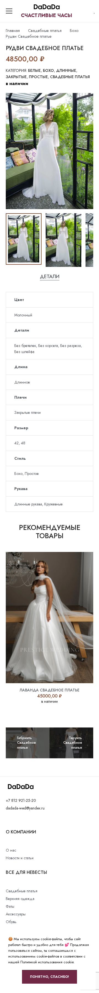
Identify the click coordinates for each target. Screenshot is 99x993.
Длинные (66, 70)
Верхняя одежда (20, 898)
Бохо (74, 31)
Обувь (11, 921)
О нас (11, 850)
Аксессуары (16, 914)
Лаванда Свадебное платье (49, 690)
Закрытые (16, 77)
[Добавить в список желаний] (49, 59)
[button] (9, 11)
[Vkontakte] (7, 821)
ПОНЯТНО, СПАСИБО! (49, 976)
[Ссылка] (94, 11)
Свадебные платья (45, 31)
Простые (38, 77)
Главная (13, 31)
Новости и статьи (20, 858)
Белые (34, 70)
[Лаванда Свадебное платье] (49, 617)
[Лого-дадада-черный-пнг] (47, 7)
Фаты (10, 906)
